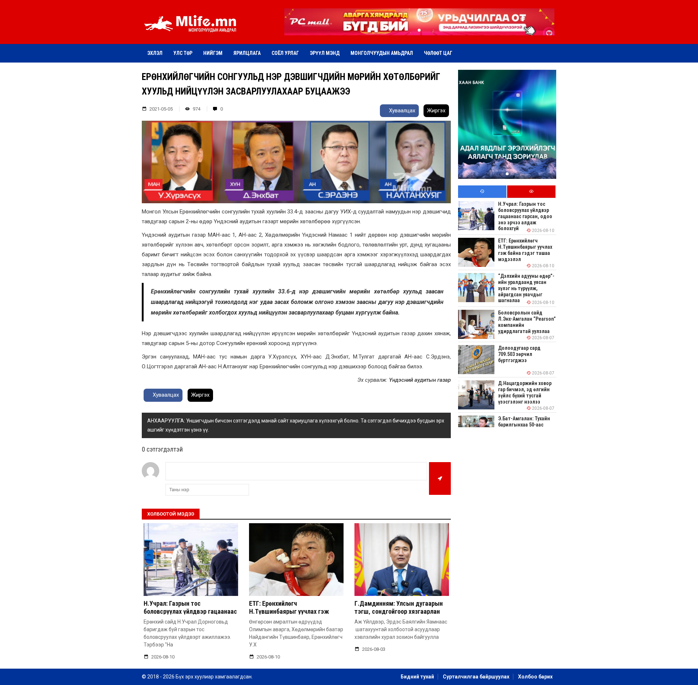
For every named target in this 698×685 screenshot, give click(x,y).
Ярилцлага (247, 53)
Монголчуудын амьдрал (381, 53)
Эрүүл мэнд (325, 53)
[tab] (482, 191)
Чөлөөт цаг (438, 53)
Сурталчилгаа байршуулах (476, 677)
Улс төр (182, 53)
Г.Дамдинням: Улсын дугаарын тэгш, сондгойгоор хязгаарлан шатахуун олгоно (398, 611)
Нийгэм (212, 53)
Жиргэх (436, 110)
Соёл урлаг (285, 53)
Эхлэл (155, 53)
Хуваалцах (401, 110)
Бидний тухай (417, 677)
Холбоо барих (535, 677)
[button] (419, 30)
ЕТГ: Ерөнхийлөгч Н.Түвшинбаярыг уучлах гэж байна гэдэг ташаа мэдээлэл (290, 611)
